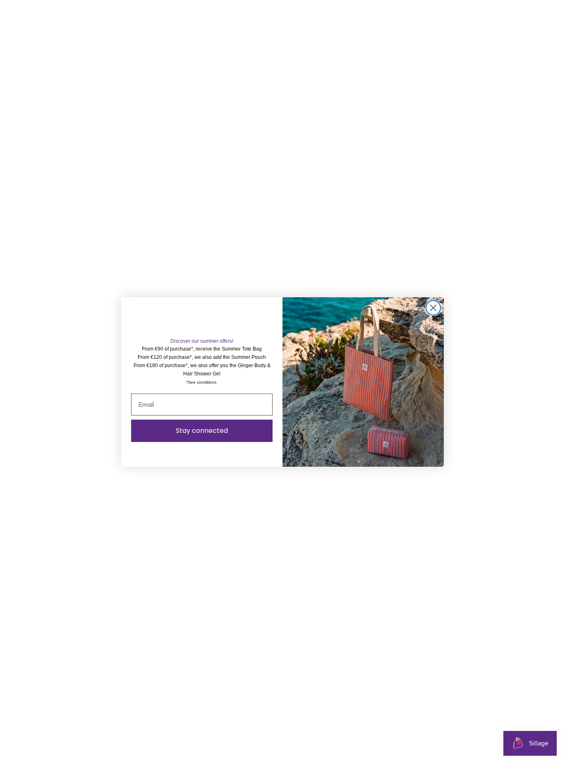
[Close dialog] (433, 308)
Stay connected (202, 430)
